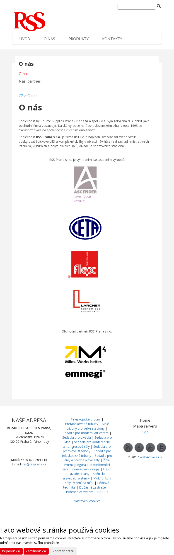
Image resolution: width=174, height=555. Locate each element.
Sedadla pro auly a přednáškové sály (88, 457)
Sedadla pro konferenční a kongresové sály (86, 444)
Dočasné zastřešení (93, 487)
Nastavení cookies (87, 501)
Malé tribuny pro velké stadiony (88, 426)
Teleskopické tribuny (86, 419)
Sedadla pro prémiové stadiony (87, 448)
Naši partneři (30, 81)
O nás (49, 38)
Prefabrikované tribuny (81, 424)
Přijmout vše (11, 551)
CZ (21, 95)
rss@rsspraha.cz (34, 464)
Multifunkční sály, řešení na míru (88, 480)
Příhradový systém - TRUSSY (87, 492)
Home (145, 420)
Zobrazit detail (63, 551)
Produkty (79, 38)
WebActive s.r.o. (151, 457)
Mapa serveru (145, 426)
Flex (106, 469)
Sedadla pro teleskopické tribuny (86, 453)
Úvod (24, 38)
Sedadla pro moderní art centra (86, 433)
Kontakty (112, 38)
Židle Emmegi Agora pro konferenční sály (86, 464)
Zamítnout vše (36, 551)
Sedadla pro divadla (76, 437)
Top (145, 432)
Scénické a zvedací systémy (84, 476)
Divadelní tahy (79, 474)
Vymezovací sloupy (85, 469)
